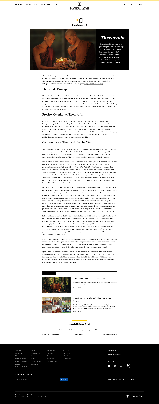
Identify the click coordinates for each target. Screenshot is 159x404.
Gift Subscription (52, 361)
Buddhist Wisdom (20, 359)
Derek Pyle (77, 311)
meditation (89, 101)
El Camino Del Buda (21, 367)
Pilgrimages (35, 364)
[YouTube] (122, 366)
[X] (128, 366)
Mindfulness (19, 356)
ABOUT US (66, 350)
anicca (89, 104)
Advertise (66, 356)
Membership (51, 350)
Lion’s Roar (77, 287)
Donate (54, 4)
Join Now (138, 4)
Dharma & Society (21, 361)
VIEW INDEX (79, 334)
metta (62, 206)
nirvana (96, 106)
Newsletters (35, 356)
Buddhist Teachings (52, 334)
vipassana (53, 206)
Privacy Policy (30, 394)
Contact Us (112, 350)
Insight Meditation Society (93, 84)
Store (35, 4)
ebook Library (35, 353)
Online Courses (36, 361)
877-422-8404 (112, 357)
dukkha (113, 104)
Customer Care (51, 356)
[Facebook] (110, 366)
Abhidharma (89, 98)
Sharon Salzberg (82, 193)
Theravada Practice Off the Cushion (89, 278)
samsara (62, 109)
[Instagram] (116, 366)
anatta (76, 106)
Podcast (17, 364)
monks (55, 152)
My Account (50, 359)
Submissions (67, 359)
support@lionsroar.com (114, 354)
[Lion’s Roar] (135, 397)
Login (130, 4)
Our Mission (45, 4)
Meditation (18, 353)
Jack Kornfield (55, 193)
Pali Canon (77, 78)
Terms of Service (19, 394)
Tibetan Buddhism (109, 334)
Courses (28, 4)
